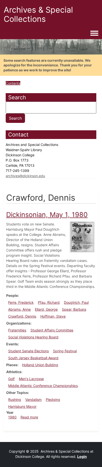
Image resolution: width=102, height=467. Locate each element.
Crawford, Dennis (22, 316)
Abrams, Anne (19, 309)
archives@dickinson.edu (25, 176)
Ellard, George (46, 309)
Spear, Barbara (74, 309)
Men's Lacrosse (31, 379)
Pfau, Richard (49, 302)
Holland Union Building (40, 365)
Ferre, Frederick (21, 302)
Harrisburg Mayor (22, 406)
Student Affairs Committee (51, 330)
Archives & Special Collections (38, 14)
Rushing (14, 399)
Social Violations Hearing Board (33, 337)
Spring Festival (65, 351)
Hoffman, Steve (53, 316)
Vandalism (33, 399)
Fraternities (17, 330)
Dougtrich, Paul (76, 302)
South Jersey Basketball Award (33, 358)
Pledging (53, 399)
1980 (12, 417)
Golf (11, 379)
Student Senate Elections (28, 351)
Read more (29, 417)
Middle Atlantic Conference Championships (43, 386)
